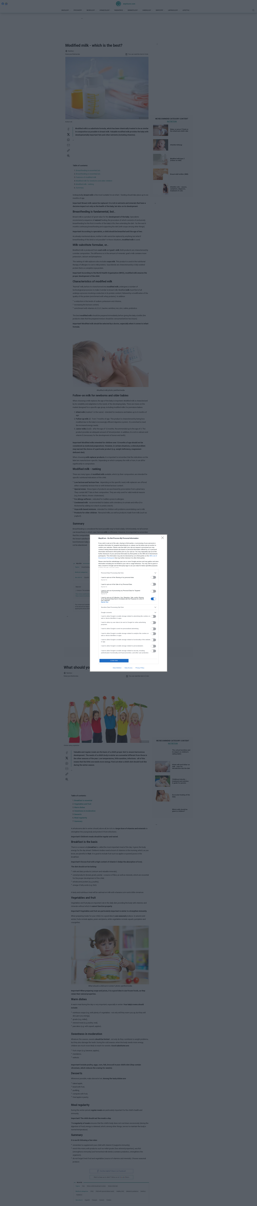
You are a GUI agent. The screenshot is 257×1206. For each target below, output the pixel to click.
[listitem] (128, 573)
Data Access (128, 668)
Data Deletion (117, 668)
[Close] (163, 538)
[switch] (153, 577)
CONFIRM (114, 660)
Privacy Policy (140, 668)
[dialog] (128, 603)
